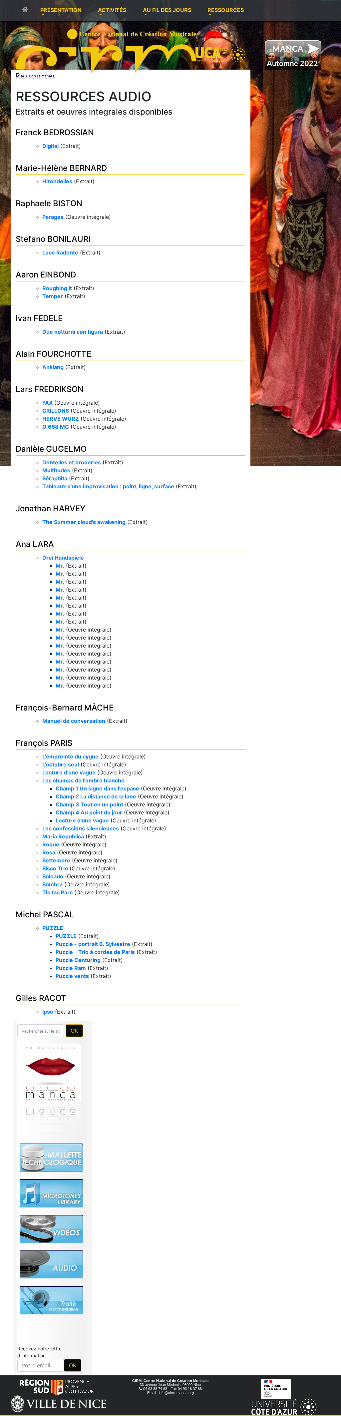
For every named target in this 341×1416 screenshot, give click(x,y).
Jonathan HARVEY (50, 508)
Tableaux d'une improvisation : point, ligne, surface (108, 486)
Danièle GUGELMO (51, 449)
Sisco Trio (55, 868)
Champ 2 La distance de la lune (96, 796)
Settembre (56, 860)
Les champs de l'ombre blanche (83, 780)
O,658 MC (55, 426)
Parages (53, 217)
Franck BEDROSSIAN (55, 132)
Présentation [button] (61, 10)
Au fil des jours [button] (167, 10)
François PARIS (44, 743)
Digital (50, 146)
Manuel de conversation (73, 720)
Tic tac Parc (57, 892)
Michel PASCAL (45, 914)
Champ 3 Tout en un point (89, 804)
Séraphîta (54, 478)
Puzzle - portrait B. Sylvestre (93, 944)
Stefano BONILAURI (53, 239)
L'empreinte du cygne (70, 756)
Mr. (60, 565)
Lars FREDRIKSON (50, 389)
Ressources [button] (225, 10)
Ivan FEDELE (39, 318)
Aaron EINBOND (46, 274)
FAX (47, 402)
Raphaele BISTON (49, 203)
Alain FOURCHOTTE (53, 354)
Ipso (47, 1011)
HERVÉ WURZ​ (60, 418)
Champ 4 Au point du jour (89, 812)
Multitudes (56, 470)
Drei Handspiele (63, 557)
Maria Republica (63, 836)
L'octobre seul (60, 764)
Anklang (53, 367)
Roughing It (57, 288)
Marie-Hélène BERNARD (61, 168)
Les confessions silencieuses (80, 828)
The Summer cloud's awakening (84, 522)
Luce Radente (60, 252)
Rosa (48, 852)
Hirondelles (57, 181)
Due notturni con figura (72, 331)
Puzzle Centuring (78, 960)
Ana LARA (35, 544)
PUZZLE (52, 928)
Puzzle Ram (71, 968)
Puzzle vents (72, 976)
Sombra (52, 884)
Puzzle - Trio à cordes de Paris (95, 952)
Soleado (52, 876)
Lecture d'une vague (69, 772)
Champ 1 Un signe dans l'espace (97, 788)
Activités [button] (112, 10)
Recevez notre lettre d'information (39, 1258)
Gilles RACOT (41, 998)
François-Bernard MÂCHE (65, 707)
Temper (52, 296)
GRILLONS (55, 410)
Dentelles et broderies (71, 462)
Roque (50, 844)
